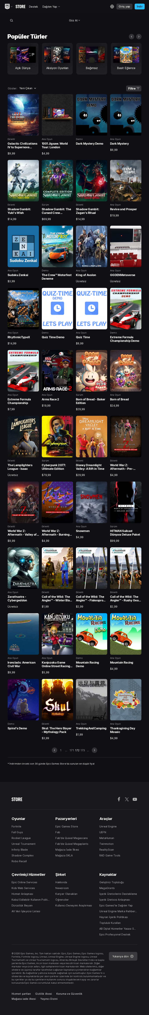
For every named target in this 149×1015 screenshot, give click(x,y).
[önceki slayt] (131, 36)
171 (72, 750)
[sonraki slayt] (139, 36)
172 (77, 750)
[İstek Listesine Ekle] (35, 98)
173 (82, 750)
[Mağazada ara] (11, 20)
